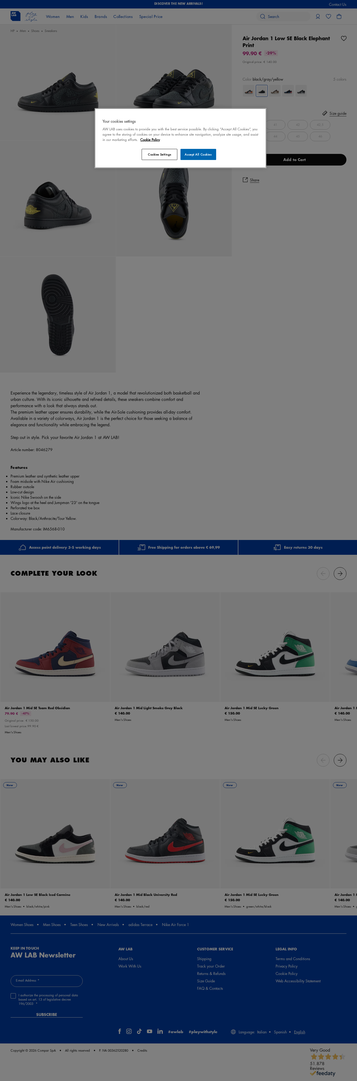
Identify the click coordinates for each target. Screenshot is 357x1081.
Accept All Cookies (198, 154)
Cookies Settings (159, 154)
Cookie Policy (150, 139)
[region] (180, 138)
